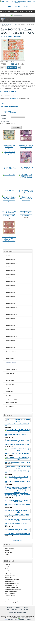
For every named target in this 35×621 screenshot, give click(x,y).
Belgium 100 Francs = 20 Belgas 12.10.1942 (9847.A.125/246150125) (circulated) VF (26, 213)
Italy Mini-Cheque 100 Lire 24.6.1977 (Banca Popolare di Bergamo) (26, 192)
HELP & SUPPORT (17, 11)
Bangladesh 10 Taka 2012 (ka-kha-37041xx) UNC (26, 146)
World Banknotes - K (11, 292)
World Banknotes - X (11, 340)
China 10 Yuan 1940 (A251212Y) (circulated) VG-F (9, 169)
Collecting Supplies (11, 362)
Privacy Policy (8, 577)
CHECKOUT (10, 11)
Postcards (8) (9, 391)
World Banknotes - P (11, 311)
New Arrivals (8, 554)
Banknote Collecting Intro (11, 587)
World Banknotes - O (11, 307)
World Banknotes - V (11, 333)
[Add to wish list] (19, 67)
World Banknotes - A (11, 256)
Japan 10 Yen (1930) (9, 190)
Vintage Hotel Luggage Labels (13, 399)
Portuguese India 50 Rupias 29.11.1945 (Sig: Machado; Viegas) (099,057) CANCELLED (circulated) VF (9, 239)
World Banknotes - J (11, 289)
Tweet (2, 103)
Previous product (6, 36)
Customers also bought (10, 112)
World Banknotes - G (11, 278)
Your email (3, 118)
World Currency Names (11, 591)
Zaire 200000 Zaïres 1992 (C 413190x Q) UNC (17, 462)
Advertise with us (9, 600)
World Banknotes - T (11, 325)
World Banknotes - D (11, 267)
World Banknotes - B (11, 259)
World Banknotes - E (11, 270)
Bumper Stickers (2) (11, 410)
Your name (3, 115)
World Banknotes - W (11, 336)
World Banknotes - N (11, 303)
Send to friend (7, 111)
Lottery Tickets (10, 373)
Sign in (10, 6)
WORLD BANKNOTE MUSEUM (14, 355)
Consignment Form (10, 595)
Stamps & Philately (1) (11, 388)
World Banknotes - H (11, 281)
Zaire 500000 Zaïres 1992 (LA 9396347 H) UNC (17, 534)
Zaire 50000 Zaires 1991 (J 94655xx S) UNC (17, 515)
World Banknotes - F (11, 274)
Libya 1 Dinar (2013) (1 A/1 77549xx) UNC (26, 168)
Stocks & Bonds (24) (11, 377)
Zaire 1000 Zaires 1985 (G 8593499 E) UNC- (17, 453)
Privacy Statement (9, 581)
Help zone (7, 564)
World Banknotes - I (11, 285)
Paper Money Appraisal (11, 598)
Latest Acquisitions (10, 571)
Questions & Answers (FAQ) (12, 579)
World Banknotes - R (11, 318)
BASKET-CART (3, 11)
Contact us (7, 566)
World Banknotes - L (11, 296)
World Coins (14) (10, 358)
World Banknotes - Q (11, 314)
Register (17, 6)
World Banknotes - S (11, 322)
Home (1, 24)
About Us (7, 569)
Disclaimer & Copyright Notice (13, 602)
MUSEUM (24, 11)
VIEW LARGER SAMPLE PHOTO (8, 92)
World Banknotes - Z (9, 24)
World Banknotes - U (11, 329)
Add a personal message (8, 123)
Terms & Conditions (10, 575)
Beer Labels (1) (10, 384)
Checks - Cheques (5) (11, 369)
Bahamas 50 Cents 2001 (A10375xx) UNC (9, 146)
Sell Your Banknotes (10, 593)
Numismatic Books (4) (11, 366)
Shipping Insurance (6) (11, 402)
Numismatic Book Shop (11, 585)
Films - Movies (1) (10, 406)
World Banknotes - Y (11, 344)
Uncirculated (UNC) (14, 98)
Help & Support (9, 573)
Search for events (9, 548)
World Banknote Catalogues (12, 583)
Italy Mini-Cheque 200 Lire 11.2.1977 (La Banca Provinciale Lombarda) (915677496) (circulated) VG (9, 214)
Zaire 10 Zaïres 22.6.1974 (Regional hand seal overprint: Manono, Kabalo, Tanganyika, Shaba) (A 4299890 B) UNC (17, 494)
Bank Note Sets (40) (11, 351)
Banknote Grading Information (13, 589)
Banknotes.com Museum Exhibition (17, 612)
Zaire (16, 24)
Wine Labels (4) (10, 380)
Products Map (8, 552)
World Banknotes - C (11, 263)
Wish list (24, 6)
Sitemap (7, 550)
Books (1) (8, 395)
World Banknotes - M (11, 300)
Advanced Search (18, 15)
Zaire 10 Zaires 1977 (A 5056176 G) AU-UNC (17, 444)
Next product (18, 36)
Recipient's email (4, 121)
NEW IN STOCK (31, 11)
